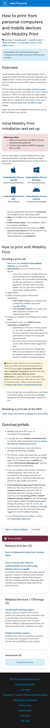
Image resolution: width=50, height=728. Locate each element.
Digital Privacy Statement (25, 700)
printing (8, 40)
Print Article (14, 538)
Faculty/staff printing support (19, 609)
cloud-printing (8, 42)
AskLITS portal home (25, 684)
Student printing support (17, 633)
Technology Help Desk (20, 519)
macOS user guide (38, 501)
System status (25, 710)
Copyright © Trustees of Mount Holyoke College (25, 695)
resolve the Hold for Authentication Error (24, 384)
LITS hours (25, 716)
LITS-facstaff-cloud (26, 42)
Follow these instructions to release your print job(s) (25, 413)
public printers (32, 89)
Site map (25, 721)
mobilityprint (20, 40)
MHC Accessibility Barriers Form (25, 679)
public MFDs (20, 306)
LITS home (25, 690)
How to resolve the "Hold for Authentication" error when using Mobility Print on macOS (21, 565)
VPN (18, 148)
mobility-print (35, 40)
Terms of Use (25, 705)
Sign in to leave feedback (16, 529)
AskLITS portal (18, 3)
